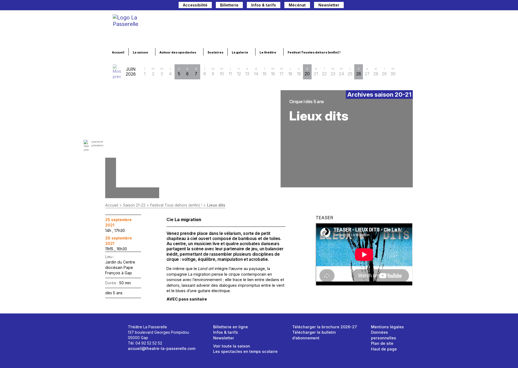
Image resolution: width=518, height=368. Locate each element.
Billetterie (229, 5)
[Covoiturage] (350, 6)
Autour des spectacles (178, 52)
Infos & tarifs (263, 5)
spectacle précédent (97, 143)
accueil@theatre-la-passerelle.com (161, 348)
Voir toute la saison (231, 346)
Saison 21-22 (134, 205)
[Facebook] (381, 6)
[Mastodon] (372, 6)
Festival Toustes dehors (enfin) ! (314, 52)
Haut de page (384, 349)
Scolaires (215, 52)
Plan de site (382, 343)
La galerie (240, 52)
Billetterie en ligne (230, 327)
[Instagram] (391, 6)
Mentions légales (387, 327)
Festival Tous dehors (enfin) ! (176, 205)
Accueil (118, 52)
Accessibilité (195, 5)
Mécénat (297, 5)
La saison (141, 52)
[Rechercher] (361, 6)
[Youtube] (400, 6)
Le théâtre (268, 52)
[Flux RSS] (409, 6)
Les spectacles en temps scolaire (245, 351)
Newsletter (328, 5)
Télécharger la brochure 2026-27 (324, 327)
